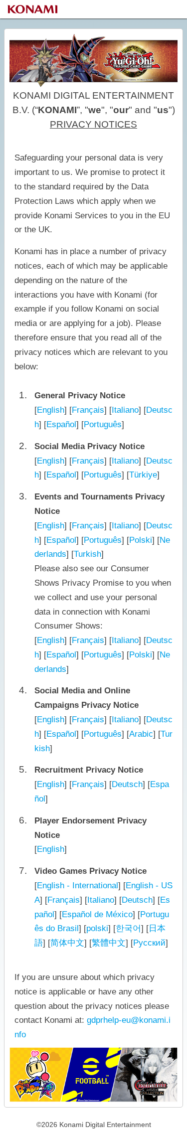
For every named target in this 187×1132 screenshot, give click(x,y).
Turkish (87, 554)
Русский (149, 943)
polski (97, 928)
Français (88, 410)
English (50, 410)
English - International (77, 885)
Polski (140, 540)
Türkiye (143, 475)
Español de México (97, 914)
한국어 (128, 928)
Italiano (125, 410)
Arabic (141, 734)
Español (61, 424)
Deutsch (127, 784)
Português (103, 424)
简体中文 (67, 943)
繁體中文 (109, 943)
